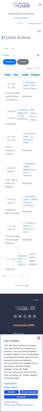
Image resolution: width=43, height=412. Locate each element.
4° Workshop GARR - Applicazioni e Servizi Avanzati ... (29, 169)
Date (7, 74)
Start (5, 276)
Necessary (10, 405)
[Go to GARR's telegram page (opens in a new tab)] (29, 316)
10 (23, 276)
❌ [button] (38, 338)
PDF (39, 31)
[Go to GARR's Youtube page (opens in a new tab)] (20, 316)
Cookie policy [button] (10, 383)
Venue (25, 74)
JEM (27, 285)
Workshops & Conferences (21, 14)
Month (6, 55)
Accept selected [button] (29, 392)
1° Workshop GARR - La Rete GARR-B (22, 259)
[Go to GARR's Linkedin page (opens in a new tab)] (34, 316)
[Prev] (10, 275)
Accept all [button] (20, 397)
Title (16, 74)
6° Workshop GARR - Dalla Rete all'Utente (30, 85)
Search (9, 62)
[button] (40, 4)
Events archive (21, 18)
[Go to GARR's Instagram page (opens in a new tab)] (15, 316)
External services (26, 405)
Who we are (18, 333)
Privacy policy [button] (10, 387)
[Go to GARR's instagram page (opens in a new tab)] (25, 316)
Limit (29, 68)
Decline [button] (11, 392)
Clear (23, 62)
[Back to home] (21, 4)
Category (35, 74)
